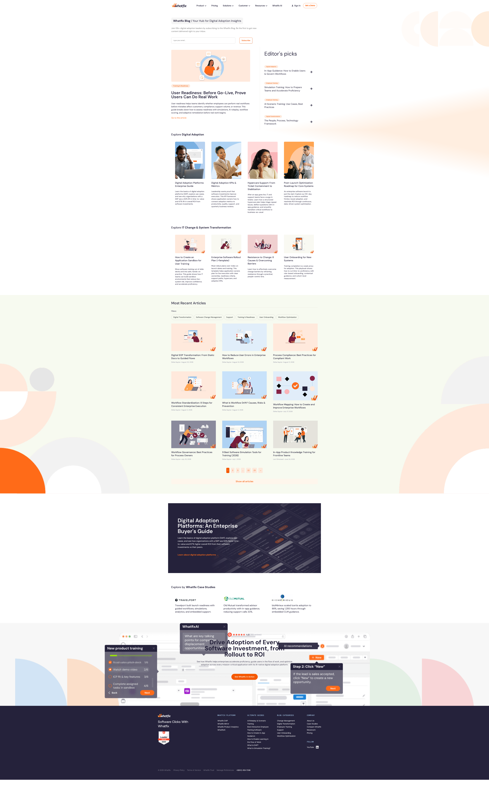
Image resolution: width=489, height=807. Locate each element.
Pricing (214, 5)
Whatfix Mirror (223, 724)
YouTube (310, 747)
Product (200, 5)
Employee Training (284, 727)
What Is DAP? (252, 745)
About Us (310, 721)
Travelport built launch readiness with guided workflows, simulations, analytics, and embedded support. (195, 608)
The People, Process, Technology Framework (281, 122)
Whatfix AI (277, 5)
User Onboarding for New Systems (297, 259)
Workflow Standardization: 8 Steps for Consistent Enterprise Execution (191, 404)
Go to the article (178, 117)
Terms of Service (194, 770)
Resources (260, 5)
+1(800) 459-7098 (243, 770)
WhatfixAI (221, 730)
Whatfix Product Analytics (228, 727)
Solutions (227, 5)
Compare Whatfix (314, 727)
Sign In (297, 5)
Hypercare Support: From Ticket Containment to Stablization (261, 186)
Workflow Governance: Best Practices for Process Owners (191, 454)
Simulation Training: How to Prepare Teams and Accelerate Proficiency (283, 89)
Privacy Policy (179, 770)
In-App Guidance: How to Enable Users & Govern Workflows (284, 72)
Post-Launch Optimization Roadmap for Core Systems (298, 184)
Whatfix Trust (209, 770)
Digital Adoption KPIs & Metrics (223, 184)
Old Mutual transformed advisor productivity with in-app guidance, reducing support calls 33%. (241, 608)
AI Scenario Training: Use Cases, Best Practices (283, 105)
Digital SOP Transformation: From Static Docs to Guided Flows (192, 357)
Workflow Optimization (286, 736)
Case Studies (312, 724)
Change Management (286, 721)
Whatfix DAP (223, 721)
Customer (243, 5)
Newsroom (311, 730)
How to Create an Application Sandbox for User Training (188, 260)
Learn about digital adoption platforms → (198, 554)
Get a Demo (310, 5)
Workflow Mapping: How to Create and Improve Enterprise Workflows (294, 406)
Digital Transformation (286, 724)
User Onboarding (284, 733)
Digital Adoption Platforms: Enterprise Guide (189, 184)
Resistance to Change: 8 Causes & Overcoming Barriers (261, 260)
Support (280, 730)
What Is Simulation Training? (258, 748)
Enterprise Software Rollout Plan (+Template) (226, 259)
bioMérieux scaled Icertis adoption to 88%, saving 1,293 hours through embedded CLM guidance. (291, 608)
